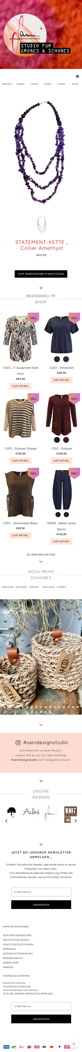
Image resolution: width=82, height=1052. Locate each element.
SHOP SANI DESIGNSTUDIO (17, 935)
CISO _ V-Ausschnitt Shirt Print (20, 371)
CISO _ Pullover (61, 448)
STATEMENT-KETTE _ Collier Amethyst (42, 245)
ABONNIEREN (41, 904)
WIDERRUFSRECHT (13, 958)
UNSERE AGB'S (10, 962)
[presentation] (6, 821)
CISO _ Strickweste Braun (20, 523)
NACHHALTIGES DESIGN (16, 940)
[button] (4, 707)
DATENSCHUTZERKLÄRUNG (18, 953)
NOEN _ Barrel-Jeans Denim (61, 526)
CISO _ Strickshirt (62, 368)
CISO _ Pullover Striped (20, 448)
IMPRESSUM (9, 949)
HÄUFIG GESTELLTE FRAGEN (18, 944)
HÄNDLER (8, 967)
